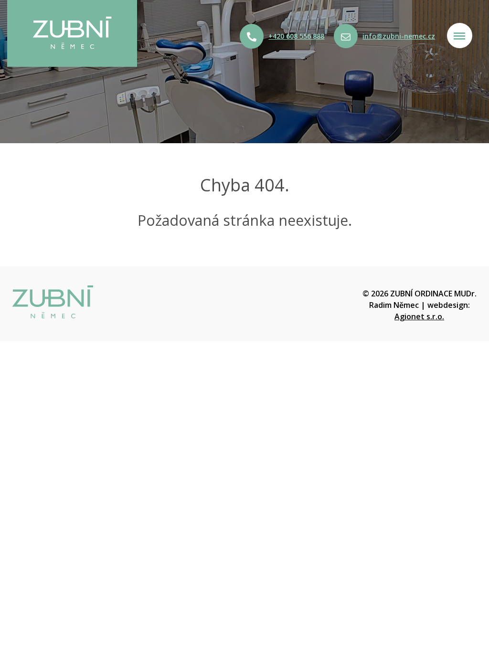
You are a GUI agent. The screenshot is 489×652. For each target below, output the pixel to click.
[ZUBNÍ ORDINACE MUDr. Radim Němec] (122, 302)
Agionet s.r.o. (419, 316)
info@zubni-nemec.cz (398, 36)
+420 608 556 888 (296, 36)
